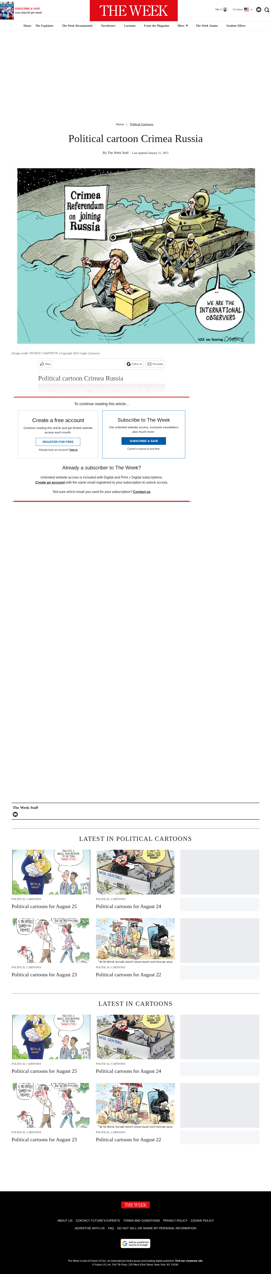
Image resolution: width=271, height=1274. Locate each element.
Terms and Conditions (141, 1220)
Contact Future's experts (98, 1220)
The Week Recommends (77, 25)
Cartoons (130, 25)
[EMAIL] (16, 814)
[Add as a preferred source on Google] (135, 1243)
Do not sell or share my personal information (156, 1228)
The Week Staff (118, 153)
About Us (64, 1220)
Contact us (142, 492)
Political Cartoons (141, 124)
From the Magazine (156, 25)
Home (120, 124)
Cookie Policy (202, 1220)
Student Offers (235, 25)
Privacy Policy (175, 1220)
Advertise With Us (90, 1228)
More (181, 25)
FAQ (111, 1228)
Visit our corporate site (189, 1260)
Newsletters (108, 25)
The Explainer (44, 25)
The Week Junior (207, 25)
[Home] (26, 26)
